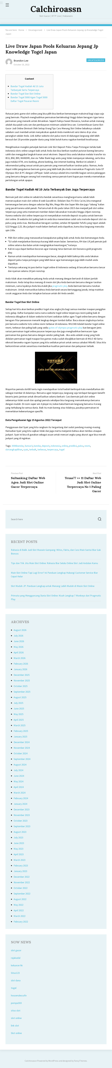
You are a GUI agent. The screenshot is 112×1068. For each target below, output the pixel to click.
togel (61, 449)
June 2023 (19, 843)
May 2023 (18, 848)
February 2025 (21, 731)
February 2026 (21, 663)
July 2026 (18, 635)
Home (21, 30)
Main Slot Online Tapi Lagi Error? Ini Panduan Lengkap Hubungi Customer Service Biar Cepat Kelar (54, 574)
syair (25, 449)
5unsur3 (29, 445)
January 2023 (20, 871)
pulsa (80, 445)
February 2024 (21, 798)
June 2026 (19, 641)
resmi (87, 445)
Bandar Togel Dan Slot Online (25, 93)
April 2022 (19, 910)
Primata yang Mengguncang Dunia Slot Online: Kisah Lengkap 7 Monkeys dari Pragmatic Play (56, 597)
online (65, 445)
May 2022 (18, 904)
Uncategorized (35, 30)
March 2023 (19, 859)
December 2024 (22, 742)
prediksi (73, 445)
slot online (16, 1018)
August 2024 (20, 764)
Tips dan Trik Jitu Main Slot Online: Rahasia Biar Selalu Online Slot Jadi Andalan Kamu (54, 563)
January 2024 (20, 803)
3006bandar (17, 445)
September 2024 (22, 759)
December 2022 (22, 876)
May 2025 (18, 714)
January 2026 (20, 669)
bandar (37, 445)
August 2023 (20, 831)
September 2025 (22, 691)
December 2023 (22, 809)
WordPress (53, 1060)
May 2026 (18, 646)
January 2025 (20, 736)
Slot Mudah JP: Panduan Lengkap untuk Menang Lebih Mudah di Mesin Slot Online (52, 586)
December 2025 (22, 674)
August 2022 (20, 899)
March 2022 (19, 916)
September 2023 (22, 826)
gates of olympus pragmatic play (65, 327)
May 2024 (18, 781)
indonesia (56, 445)
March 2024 (19, 792)
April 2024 (19, 787)
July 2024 (18, 770)
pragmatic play (59, 285)
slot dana (15, 980)
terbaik (32, 449)
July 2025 (18, 702)
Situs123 (15, 972)
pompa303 (16, 1003)
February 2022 (21, 921)
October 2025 (20, 686)
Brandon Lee (21, 60)
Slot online (16, 1033)
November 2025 (22, 680)
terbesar (41, 449)
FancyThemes (80, 1060)
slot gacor (16, 950)
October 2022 (20, 888)
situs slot (15, 1010)
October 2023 (20, 820)
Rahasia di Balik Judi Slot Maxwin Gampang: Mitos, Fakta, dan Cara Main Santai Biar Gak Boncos (56, 551)
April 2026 (19, 652)
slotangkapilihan (13, 449)
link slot (15, 1025)
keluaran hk (17, 965)
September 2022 (22, 893)
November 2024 (22, 747)
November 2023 (22, 815)
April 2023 (19, 854)
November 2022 (22, 882)
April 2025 (19, 719)
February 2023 (21, 865)
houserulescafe (18, 995)
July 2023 (18, 837)
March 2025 (19, 725)
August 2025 (20, 697)
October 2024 (20, 753)
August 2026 (20, 630)
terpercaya (52, 449)
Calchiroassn (56, 9)
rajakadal (15, 957)
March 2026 (19, 658)
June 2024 (19, 775)
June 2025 (19, 708)
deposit (46, 445)
